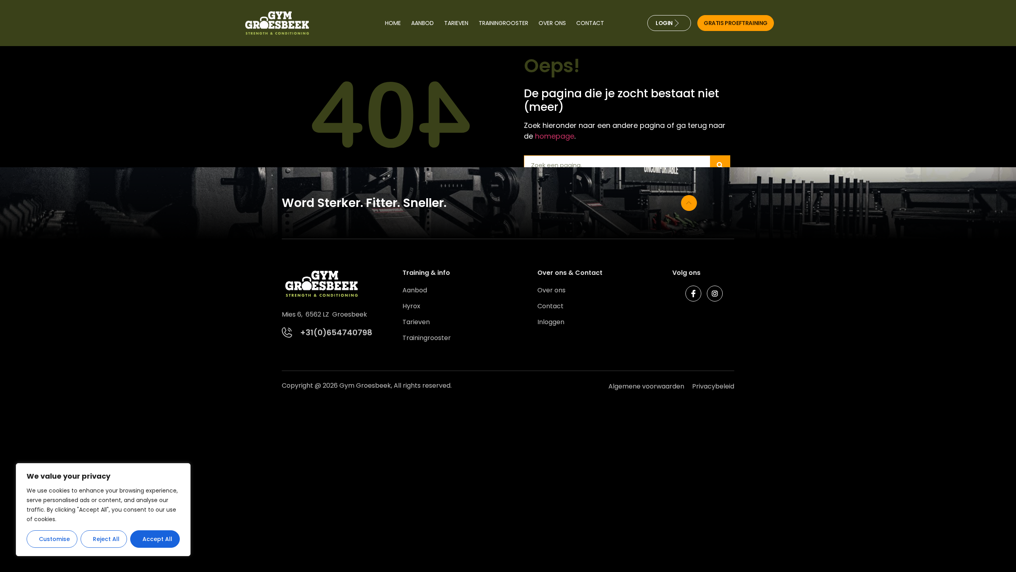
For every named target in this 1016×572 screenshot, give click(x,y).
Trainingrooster (503, 23)
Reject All (106, 539)
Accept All (157, 539)
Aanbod (422, 23)
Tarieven (456, 23)
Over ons (552, 23)
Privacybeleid (713, 386)
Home (393, 23)
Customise (54, 539)
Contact (590, 23)
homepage (554, 136)
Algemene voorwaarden (646, 386)
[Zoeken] (720, 165)
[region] (103, 509)
